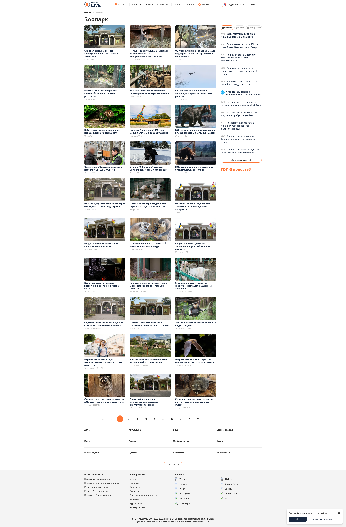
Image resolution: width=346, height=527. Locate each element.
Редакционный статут (96, 487)
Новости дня (91, 452)
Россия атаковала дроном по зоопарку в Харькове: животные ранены (193, 93)
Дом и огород (225, 429)
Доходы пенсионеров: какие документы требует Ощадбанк (239, 114)
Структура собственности (143, 495)
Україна (122, 4)
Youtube (183, 479)
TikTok (228, 479)
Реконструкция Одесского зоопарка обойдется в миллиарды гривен (104, 205)
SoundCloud (231, 493)
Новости (136, 4)
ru (252, 4)
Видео (205, 4)
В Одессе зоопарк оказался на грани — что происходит (101, 245)
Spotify (228, 488)
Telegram (184, 483)
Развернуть (173, 464)
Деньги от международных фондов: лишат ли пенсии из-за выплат (238, 139)
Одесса (133, 452)
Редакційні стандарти (96, 491)
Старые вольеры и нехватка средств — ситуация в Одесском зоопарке (193, 285)
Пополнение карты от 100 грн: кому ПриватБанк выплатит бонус (240, 46)
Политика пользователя (97, 478)
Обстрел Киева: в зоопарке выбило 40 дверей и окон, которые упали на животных (195, 53)
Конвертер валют (139, 507)
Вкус (175, 429)
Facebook (184, 498)
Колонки (189, 4)
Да (297, 519)
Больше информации (321, 519)
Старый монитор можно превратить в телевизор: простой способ (239, 71)
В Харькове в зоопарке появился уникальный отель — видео (148, 361)
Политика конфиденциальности (101, 482)
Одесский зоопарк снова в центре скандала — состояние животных (103, 324)
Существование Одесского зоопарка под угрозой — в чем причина (192, 246)
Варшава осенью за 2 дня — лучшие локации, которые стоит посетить (103, 362)
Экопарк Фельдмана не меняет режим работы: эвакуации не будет (150, 92)
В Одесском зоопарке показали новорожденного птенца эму (102, 131)
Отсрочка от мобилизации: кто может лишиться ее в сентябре (240, 151)
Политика (178, 452)
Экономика (163, 4)
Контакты (135, 487)
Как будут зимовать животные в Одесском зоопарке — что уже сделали (148, 285)
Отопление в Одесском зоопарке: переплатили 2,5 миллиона (103, 168)
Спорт (177, 4)
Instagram (184, 493)
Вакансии (135, 482)
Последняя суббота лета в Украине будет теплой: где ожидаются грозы (237, 125)
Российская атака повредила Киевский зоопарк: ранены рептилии (101, 93)
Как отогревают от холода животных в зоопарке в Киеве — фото (102, 285)
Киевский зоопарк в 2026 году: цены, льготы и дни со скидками (149, 131)
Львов (132, 441)
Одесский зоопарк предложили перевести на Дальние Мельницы (149, 205)
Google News (231, 483)
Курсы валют (136, 503)
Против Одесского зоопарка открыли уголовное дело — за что (149, 324)
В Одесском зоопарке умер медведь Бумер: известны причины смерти (195, 131)
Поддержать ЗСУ (236, 4)
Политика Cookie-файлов (97, 495)
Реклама (134, 491)
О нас (133, 478)
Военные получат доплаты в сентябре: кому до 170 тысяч (239, 83)
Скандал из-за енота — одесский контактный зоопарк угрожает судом (194, 402)
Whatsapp (184, 503)
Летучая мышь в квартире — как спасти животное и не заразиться (194, 361)
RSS (227, 498)
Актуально (135, 429)
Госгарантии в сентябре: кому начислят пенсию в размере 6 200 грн (241, 103)
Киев (87, 441)
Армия (149, 4)
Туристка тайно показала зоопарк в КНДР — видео (195, 324)
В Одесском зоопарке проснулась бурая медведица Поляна (194, 168)
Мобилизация (181, 441)
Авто (87, 429)
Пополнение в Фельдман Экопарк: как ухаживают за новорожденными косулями (149, 53)
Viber (182, 488)
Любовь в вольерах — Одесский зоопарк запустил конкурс (148, 245)
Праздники (223, 452)
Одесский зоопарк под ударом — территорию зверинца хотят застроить (194, 206)
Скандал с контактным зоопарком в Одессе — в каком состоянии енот (104, 400)
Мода (220, 441)
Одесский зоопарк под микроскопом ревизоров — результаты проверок (145, 402)
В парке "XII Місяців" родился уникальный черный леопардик (148, 168)
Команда (134, 499)
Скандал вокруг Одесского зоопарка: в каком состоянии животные (101, 53)
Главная (87, 12)
